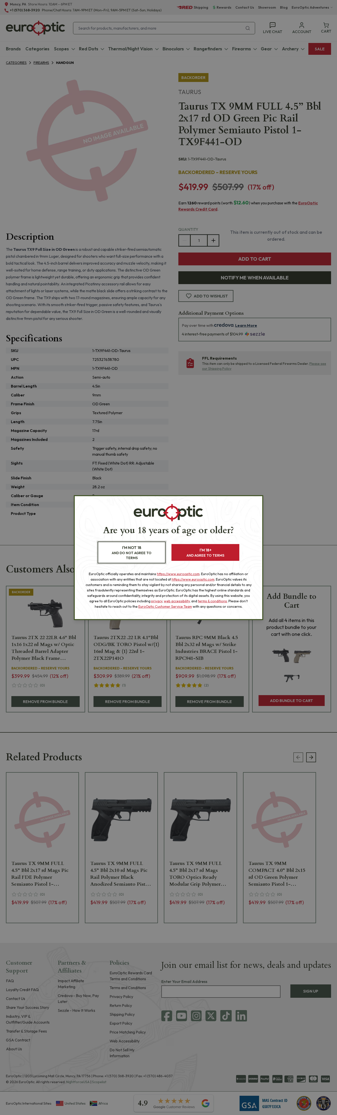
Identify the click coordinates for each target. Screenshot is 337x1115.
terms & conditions (212, 601)
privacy (156, 601)
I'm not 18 (131, 552)
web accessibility (177, 601)
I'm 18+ (205, 553)
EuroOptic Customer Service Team (165, 606)
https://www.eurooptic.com (178, 574)
